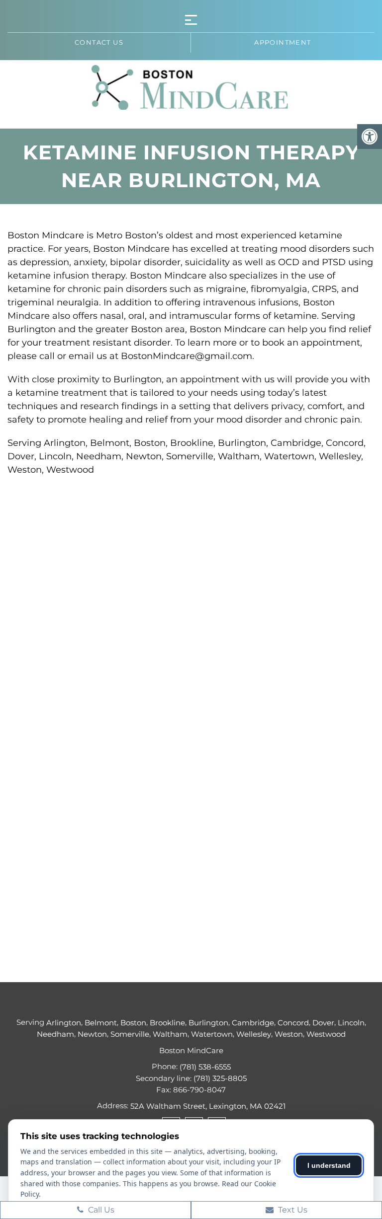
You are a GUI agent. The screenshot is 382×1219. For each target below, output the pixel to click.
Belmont (101, 1022)
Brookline (167, 1022)
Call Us (100, 1210)
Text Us (291, 1210)
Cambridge (253, 1022)
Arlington (63, 1022)
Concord (293, 1022)
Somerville (129, 1034)
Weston (289, 1034)
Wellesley (253, 1034)
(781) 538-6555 (205, 1067)
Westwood (326, 1034)
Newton (92, 1034)
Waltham (170, 1034)
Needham (55, 1034)
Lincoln (351, 1022)
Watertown (212, 1034)
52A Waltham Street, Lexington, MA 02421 (208, 1106)
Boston (133, 1022)
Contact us (99, 42)
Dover (323, 1022)
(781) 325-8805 (220, 1078)
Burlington (208, 1022)
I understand (329, 1165)
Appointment (282, 42)
